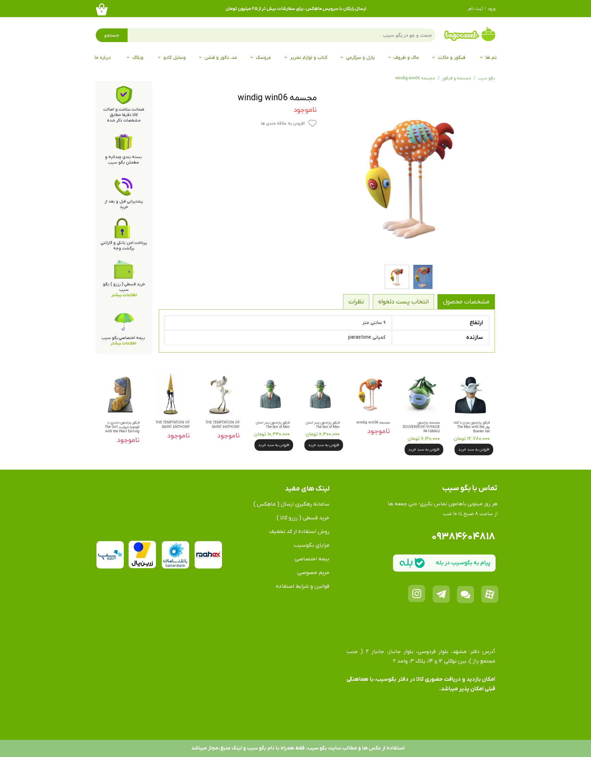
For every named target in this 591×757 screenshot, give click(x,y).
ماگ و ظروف (406, 57)
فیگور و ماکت (451, 57)
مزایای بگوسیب (311, 545)
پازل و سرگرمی (360, 57)
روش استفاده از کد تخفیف (299, 531)
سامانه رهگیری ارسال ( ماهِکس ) (291, 504)
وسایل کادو (174, 57)
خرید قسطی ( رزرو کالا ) (303, 517)
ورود (492, 9)
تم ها (491, 57)
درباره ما (103, 57)
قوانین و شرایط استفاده (302, 586)
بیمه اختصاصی (311, 559)
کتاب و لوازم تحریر (308, 57)
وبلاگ (137, 57)
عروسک (263, 57)
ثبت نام (475, 9)
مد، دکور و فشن (221, 57)
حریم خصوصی (313, 572)
